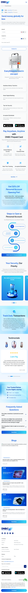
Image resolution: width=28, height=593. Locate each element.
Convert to (4, 35)
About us (3, 540)
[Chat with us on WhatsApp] (25, 581)
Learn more (13, 587)
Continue (14, 590)
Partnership (16, 540)
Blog (15, 556)
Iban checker (16, 549)
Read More (14, 432)
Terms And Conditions (6, 579)
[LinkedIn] (5, 533)
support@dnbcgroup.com (9, 561)
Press (3, 556)
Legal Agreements (22, 579)
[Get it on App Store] (8, 125)
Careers (3, 542)
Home (2, 5)
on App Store (9, 10)
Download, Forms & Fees (18, 544)
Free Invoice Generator (6, 551)
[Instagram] (13, 533)
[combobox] (23, 32)
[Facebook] (2, 533)
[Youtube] (7, 533)
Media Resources (17, 542)
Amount (3, 29)
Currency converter (5, 549)
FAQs (3, 544)
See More (13, 177)
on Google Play (10, 12)
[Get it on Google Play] (20, 125)
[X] (10, 533)
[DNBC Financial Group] (5, 2)
